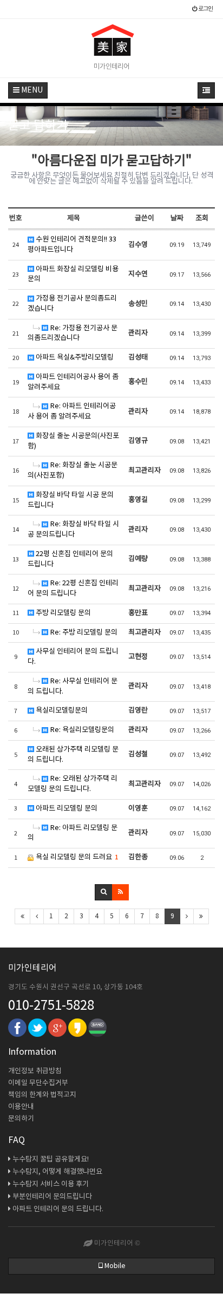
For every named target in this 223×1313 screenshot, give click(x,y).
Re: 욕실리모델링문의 (81, 730)
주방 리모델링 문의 (62, 613)
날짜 (176, 218)
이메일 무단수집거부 (38, 1083)
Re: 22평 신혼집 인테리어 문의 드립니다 (73, 588)
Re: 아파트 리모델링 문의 (72, 833)
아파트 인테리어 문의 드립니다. (57, 1209)
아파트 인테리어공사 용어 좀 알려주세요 (73, 382)
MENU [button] (31, 90)
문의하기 (21, 1119)
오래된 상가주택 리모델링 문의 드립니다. (73, 755)
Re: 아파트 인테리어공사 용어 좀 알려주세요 (72, 411)
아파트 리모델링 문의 (65, 809)
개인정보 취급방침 (35, 1071)
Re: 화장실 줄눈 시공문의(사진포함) (72, 470)
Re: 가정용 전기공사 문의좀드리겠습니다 (72, 333)
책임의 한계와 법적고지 (42, 1095)
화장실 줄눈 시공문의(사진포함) (73, 441)
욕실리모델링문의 (61, 711)
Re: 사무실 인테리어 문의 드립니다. (72, 686)
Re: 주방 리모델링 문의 (82, 633)
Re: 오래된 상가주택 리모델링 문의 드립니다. (72, 784)
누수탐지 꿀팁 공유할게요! (50, 1159)
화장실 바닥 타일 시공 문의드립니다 (71, 500)
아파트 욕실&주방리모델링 (74, 358)
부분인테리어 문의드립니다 (52, 1197)
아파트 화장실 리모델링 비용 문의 (73, 274)
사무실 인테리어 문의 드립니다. (73, 657)
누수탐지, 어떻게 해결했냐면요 (57, 1172)
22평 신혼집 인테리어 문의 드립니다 (70, 559)
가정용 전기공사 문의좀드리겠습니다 (72, 304)
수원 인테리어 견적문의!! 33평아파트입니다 (72, 245)
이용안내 (21, 1107)
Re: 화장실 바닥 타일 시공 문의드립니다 (73, 529)
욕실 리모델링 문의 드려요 (76, 857)
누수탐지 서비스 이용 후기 (50, 1184)
